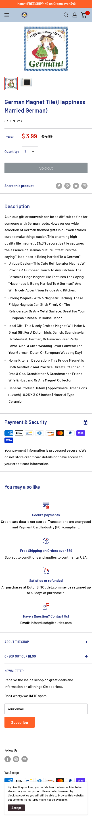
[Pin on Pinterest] (67, 185)
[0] (84, 15)
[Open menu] (6, 15)
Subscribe (19, 722)
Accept (16, 808)
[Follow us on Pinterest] (24, 759)
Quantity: (11, 151)
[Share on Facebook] (59, 185)
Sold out (46, 168)
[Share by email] (84, 185)
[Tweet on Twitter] (76, 185)
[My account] (75, 15)
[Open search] (66, 15)
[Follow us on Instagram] (16, 759)
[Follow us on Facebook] (7, 759)
